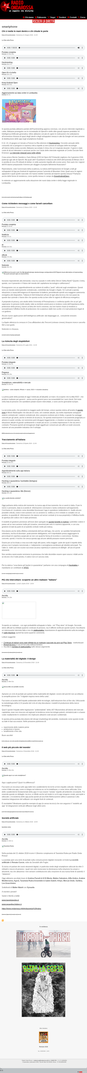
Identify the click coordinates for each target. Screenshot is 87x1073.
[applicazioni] (32, 433)
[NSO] (3, 433)
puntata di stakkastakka (21, 647)
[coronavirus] (20, 573)
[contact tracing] (5, 573)
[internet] (4, 197)
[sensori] (19, 914)
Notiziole (5, 265)
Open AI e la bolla (9, 72)
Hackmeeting (7, 62)
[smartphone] (9, 197)
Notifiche (5, 235)
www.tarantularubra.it (10, 900)
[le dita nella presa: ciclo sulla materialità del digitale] (13, 741)
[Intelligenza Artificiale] (23, 197)
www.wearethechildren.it (12, 904)
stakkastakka (39, 630)
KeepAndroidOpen (61, 176)
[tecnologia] (10, 334)
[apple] (18, 334)
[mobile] (25, 811)
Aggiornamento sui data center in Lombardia (19, 93)
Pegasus (5, 372)
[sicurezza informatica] (14, 433)
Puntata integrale (9, 362)
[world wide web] (5, 811)
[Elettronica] (31, 741)
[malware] (7, 433)
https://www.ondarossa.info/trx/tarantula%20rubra (21, 909)
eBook (4, 255)
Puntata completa (9, 52)
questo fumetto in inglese (59, 522)
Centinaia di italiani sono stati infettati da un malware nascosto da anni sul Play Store (38, 643)
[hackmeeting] (15, 197)
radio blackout (9, 633)
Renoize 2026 (43, 1047)
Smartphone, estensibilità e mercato (16, 383)
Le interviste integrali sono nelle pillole (25, 153)
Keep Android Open (10, 83)
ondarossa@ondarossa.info (41, 1060)
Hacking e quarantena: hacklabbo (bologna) (19, 481)
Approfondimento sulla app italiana (16, 471)
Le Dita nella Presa (8, 40)
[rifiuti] (35, 741)
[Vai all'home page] (17, 11)
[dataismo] (4, 914)
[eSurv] (14, 652)
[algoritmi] (9, 914)
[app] (10, 573)
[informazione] (30, 811)
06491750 (54, 1060)
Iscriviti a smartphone (3, 920)
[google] (30, 197)
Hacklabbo (73, 565)
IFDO (26, 568)
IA (3, 245)
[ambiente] (26, 741)
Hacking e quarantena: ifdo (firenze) (16, 491)
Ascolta (5, 596)
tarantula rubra (6, 827)
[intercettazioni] (5, 652)
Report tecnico (10, 645)
